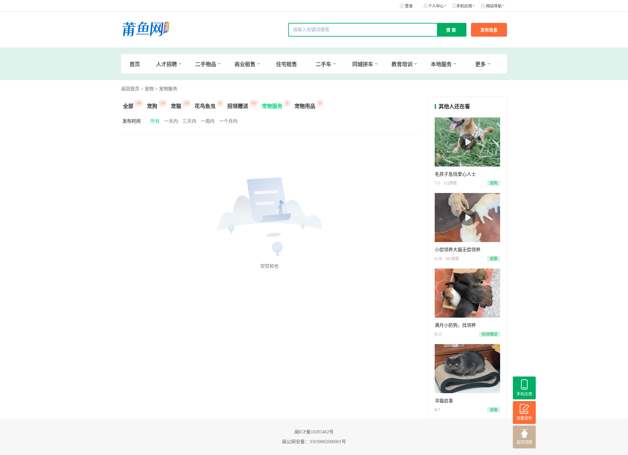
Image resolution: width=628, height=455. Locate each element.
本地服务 (441, 64)
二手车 (323, 64)
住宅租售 (286, 64)
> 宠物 (147, 88)
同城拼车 (362, 64)
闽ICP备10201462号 (314, 431)
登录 (409, 6)
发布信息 (488, 29)
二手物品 (205, 64)
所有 (155, 121)
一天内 (171, 121)
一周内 (208, 121)
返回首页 (130, 88)
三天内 (189, 121)
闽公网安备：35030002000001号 (314, 441)
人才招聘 (166, 64)
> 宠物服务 (166, 88)
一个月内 (228, 121)
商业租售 (245, 64)
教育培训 (402, 64)
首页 (135, 64)
